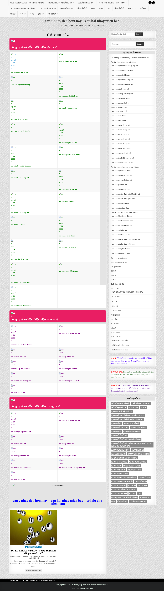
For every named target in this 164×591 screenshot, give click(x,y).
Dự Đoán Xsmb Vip (34, 547)
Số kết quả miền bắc (120, 340)
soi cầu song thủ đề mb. (68, 143)
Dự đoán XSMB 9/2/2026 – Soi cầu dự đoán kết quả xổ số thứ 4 (33, 552)
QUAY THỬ (41, 13)
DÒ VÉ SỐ (22, 13)
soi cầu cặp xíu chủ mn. (20, 369)
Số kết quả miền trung (120, 345)
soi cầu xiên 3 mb (18, 225)
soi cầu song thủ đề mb (121, 103)
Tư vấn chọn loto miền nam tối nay (22, 8)
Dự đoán (143, 407)
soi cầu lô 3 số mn (18, 393)
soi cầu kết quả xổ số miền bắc (122, 481)
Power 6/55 (116, 311)
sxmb (139, 493)
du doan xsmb (133, 407)
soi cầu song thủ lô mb (121, 75)
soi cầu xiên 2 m (65, 201)
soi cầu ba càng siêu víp (131, 465)
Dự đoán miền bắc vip (85, 2)
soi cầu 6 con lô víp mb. (68, 189)
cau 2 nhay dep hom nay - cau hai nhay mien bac (28, 556)
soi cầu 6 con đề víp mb (20, 282)
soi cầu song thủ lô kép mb (122, 84)
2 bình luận (35, 558)
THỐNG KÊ (143, 8)
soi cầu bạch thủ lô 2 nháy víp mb (125, 66)
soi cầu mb (132, 485)
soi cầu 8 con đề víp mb (68, 271)
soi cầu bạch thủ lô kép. (21, 85)
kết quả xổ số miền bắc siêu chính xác (124, 457)
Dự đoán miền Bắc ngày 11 (119, 427)
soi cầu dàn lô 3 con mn (121, 235)
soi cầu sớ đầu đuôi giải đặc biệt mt (126, 194)
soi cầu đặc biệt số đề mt (121, 171)
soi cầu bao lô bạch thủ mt (122, 175)
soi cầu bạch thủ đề (134, 469)
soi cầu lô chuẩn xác (118, 485)
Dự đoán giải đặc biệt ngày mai (121, 411)
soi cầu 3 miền (116, 465)
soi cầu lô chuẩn (141, 481)
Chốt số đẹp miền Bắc (118, 407)
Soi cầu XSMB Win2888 (119, 493)
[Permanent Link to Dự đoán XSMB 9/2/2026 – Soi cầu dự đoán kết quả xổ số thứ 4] (33, 527)
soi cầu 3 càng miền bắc (137, 461)
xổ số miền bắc (122, 501)
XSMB (93, 8)
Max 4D (115, 306)
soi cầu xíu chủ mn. (19, 357)
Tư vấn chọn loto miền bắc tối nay (60, 2)
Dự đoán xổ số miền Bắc (119, 435)
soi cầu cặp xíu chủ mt (120, 208)
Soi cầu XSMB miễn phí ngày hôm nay (123, 489)
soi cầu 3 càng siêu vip (68, 108)
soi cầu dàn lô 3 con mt (121, 189)
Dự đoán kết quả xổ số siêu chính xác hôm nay (127, 419)
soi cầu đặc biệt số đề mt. (21, 432)
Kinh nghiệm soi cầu (66, 8)
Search (138, 34)
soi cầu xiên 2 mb (119, 120)
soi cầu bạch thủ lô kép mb (122, 80)
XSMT (108, 8)
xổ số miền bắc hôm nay (138, 501)
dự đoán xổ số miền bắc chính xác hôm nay (126, 439)
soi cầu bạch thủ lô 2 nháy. (69, 155)
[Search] (153, 2)
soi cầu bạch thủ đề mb (20, 131)
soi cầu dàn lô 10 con (19, 259)
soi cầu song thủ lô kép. (68, 96)
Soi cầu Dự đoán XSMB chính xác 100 (123, 477)
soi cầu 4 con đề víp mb (20, 166)
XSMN (101, 8)
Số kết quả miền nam (120, 350)
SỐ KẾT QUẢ (52, 13)
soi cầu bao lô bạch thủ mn (122, 221)
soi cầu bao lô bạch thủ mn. (70, 333)
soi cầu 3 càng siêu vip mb (122, 94)
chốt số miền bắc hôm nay (141, 403)
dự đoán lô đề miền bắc (132, 423)
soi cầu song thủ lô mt (67, 456)
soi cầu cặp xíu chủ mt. (20, 456)
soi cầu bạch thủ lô (118, 469)
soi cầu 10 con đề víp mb (21, 306)
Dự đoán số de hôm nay (139, 427)
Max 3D (115, 301)
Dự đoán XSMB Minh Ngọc (132, 431)
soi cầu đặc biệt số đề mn (122, 216)
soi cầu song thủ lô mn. (68, 369)
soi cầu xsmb (142, 485)
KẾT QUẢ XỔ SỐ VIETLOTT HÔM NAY (127, 292)
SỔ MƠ (32, 13)
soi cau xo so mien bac (119, 461)
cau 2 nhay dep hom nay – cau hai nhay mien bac (27, 2)
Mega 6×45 (116, 297)
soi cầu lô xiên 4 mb (67, 236)
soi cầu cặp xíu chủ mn (121, 254)
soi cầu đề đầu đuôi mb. (68, 248)
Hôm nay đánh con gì (118, 453)
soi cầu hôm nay (144, 477)
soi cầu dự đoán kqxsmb (119, 473)
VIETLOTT (131, 8)
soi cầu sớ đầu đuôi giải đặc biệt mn (126, 239)
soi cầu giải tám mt (66, 444)
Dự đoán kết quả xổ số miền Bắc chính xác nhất (127, 415)
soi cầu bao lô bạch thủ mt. (69, 420)
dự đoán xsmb (116, 431)
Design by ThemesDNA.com (82, 588)
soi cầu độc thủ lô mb (19, 73)
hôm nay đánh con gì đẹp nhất (138, 453)
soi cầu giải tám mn (66, 357)
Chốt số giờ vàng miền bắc (120, 403)
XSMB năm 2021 (145, 497)
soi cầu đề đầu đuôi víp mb (122, 163)
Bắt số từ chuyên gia (48, 8)
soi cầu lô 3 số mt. (18, 480)
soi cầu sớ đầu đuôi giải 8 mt (123, 199)
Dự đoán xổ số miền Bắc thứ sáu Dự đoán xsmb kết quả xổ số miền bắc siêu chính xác (131, 444)
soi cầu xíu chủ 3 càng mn (122, 225)
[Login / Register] (150, 2)
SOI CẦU (13, 13)
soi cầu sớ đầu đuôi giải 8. (21, 381)
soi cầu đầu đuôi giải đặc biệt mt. (72, 468)
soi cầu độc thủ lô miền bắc (122, 70)
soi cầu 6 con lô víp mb (121, 130)
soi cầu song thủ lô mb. (68, 61)
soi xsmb (132, 493)
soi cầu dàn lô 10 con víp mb (123, 158)
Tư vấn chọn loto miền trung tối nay (112, 2)
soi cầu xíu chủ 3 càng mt (122, 180)
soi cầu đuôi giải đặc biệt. (69, 381)
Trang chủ (14, 580)
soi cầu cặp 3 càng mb (20, 119)
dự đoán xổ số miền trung (120, 450)
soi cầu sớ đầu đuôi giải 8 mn (123, 244)
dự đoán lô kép (116, 423)
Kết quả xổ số (82, 8)
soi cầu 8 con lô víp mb (20, 213)
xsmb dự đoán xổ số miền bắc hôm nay (124, 497)
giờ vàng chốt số (138, 450)
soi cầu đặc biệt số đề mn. (21, 345)
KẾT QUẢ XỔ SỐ (119, 8)
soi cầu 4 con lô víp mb (20, 178)
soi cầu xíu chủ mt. (18, 444)
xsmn (113, 501)
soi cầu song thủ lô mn (121, 249)
